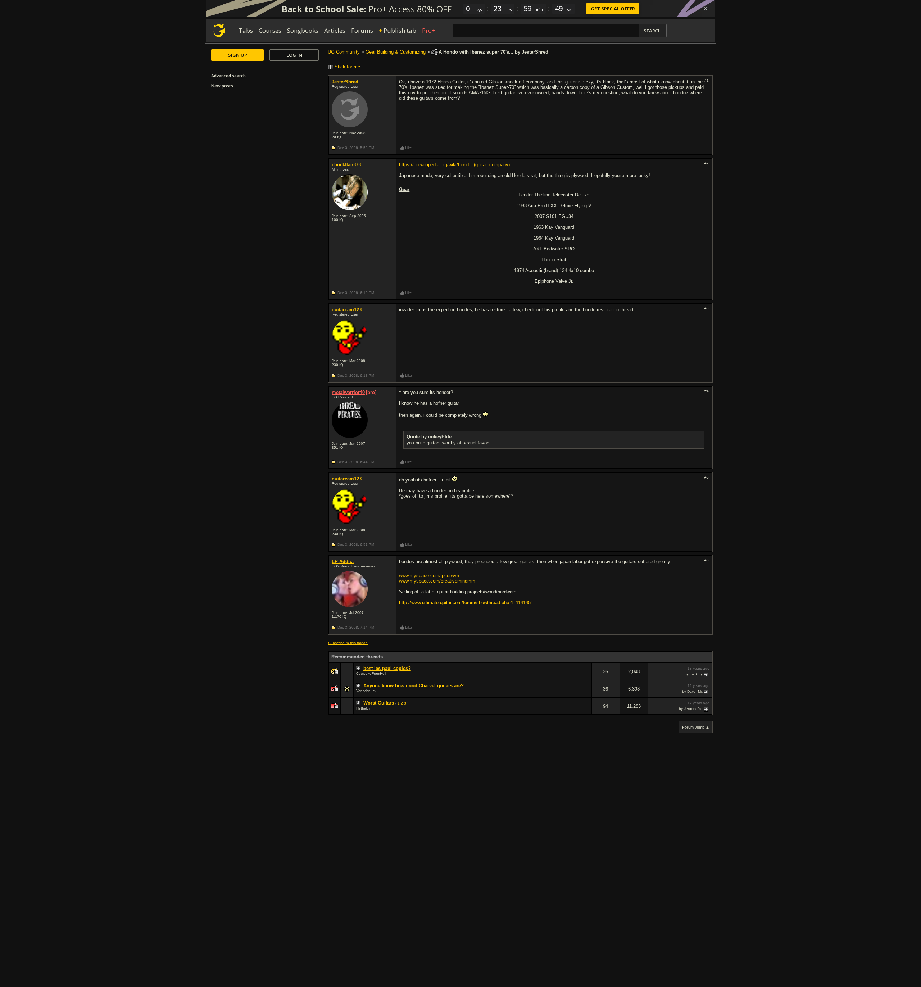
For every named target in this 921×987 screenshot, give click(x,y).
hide (585, 676)
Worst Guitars (378, 703)
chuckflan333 (346, 164)
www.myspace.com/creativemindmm (437, 581)
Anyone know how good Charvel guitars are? (413, 685)
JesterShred (345, 82)
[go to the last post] (706, 674)
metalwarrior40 (348, 392)
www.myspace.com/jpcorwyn (429, 575)
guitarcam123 (347, 309)
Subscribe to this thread (348, 643)
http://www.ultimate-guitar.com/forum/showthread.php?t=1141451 (466, 602)
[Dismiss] (705, 8)
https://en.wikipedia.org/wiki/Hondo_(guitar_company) (454, 164)
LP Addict (343, 561)
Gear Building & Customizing (396, 52)
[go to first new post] (359, 668)
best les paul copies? (387, 668)
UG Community (344, 52)
